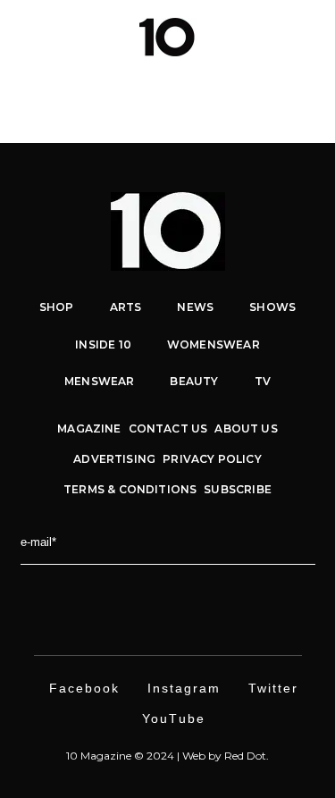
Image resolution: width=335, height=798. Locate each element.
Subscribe (238, 489)
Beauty (194, 381)
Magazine (89, 428)
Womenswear (213, 344)
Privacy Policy (212, 459)
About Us (245, 428)
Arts (126, 307)
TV (263, 381)
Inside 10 (103, 344)
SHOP (56, 307)
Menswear (99, 381)
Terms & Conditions (130, 489)
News (195, 307)
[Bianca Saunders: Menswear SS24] (167, 113)
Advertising (114, 459)
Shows (272, 307)
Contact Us (168, 428)
